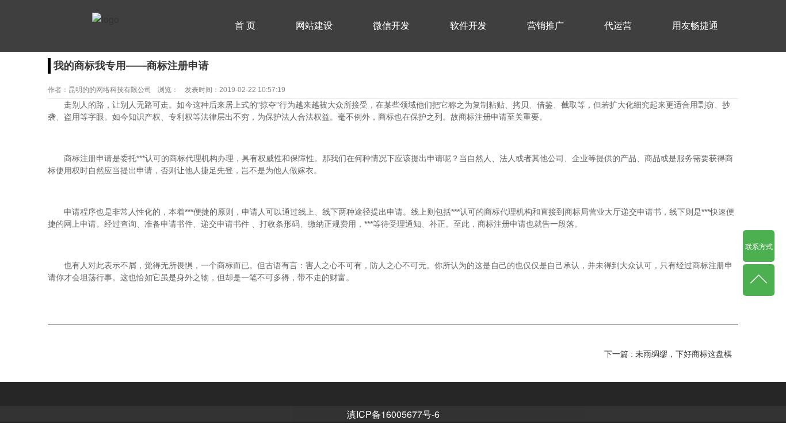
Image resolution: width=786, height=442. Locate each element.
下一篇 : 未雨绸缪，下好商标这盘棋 (668, 354)
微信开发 (391, 26)
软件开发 (468, 26)
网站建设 (314, 26)
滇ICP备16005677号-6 (393, 414)
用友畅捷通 (695, 26)
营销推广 (545, 26)
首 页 (245, 26)
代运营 (618, 26)
